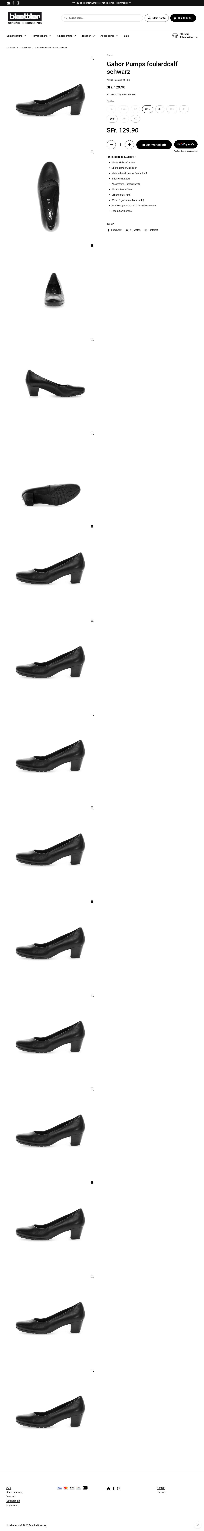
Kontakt (161, 1487)
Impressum (12, 1505)
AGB (8, 1487)
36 (111, 109)
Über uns (161, 1492)
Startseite (10, 47)
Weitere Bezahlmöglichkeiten (185, 151)
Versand (10, 1496)
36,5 (123, 109)
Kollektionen (25, 47)
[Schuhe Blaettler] (24, 17)
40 (124, 118)
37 (135, 109)
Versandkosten (129, 94)
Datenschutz (13, 1500)
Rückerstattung (14, 1492)
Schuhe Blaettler (37, 1525)
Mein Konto (159, 17)
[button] (183, 18)
